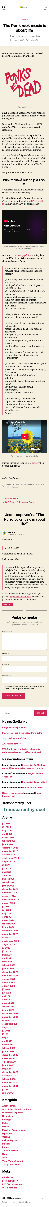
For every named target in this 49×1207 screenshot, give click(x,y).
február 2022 (8, 1006)
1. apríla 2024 (19, 40)
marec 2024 (8, 920)
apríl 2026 (7, 834)
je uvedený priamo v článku (29, 36)
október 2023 (9, 937)
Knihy (5, 1123)
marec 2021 (8, 1044)
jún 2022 (6, 993)
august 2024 (8, 903)
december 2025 (10, 848)
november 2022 (10, 975)
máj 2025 (7, 872)
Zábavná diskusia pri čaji (34, 782)
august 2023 (8, 944)
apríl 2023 (7, 958)
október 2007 (9, 1075)
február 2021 (8, 1048)
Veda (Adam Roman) (12, 1161)
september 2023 (10, 941)
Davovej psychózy (22, 255)
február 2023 (8, 965)
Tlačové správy (10, 1150)
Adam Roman (8, 1106)
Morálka (6, 1126)
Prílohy (5, 1147)
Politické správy (10, 1140)
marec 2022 (8, 1003)
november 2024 (10, 892)
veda (16, 487)
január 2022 (8, 1010)
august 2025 (8, 861)
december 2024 (10, 889)
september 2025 (10, 858)
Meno (5, 654)
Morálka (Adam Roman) (14, 1130)
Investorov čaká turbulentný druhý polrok (22, 733)
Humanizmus (8, 1116)
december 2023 (10, 930)
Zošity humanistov (11, 1164)
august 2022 (8, 986)
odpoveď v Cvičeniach (20, 596)
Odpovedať (7, 604)
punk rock (9, 487)
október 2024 (9, 896)
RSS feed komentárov (13, 1184)
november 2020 (10, 1058)
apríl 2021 (7, 1041)
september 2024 (10, 899)
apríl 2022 (7, 999)
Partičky (35, 463)
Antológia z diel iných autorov (16, 1109)
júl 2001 (6, 1089)
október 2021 (8, 1020)
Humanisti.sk (15, 1198)
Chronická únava (12, 484)
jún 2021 (6, 1034)
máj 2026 (7, 830)
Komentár (7, 632)
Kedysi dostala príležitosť (14, 727)
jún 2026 (6, 827)
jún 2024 (6, 910)
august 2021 (8, 1027)
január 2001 (8, 1093)
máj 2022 (7, 996)
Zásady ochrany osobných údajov (16, 1202)
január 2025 (8, 886)
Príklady (6, 1144)
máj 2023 (7, 955)
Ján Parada (39, 484)
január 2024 (8, 927)
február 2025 (8, 882)
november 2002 (10, 1082)
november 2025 (10, 851)
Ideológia (7, 1119)
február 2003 (9, 1079)
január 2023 (8, 968)
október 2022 (8, 979)
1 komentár (34, 40)
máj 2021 (6, 1037)
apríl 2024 (7, 917)
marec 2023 (8, 961)
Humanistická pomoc (12, 1112)
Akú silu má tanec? (11, 744)
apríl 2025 (7, 875)
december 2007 (10, 1072)
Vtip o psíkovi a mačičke (14, 738)
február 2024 (8, 924)
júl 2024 (6, 906)
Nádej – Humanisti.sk (12, 793)
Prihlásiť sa (7, 1177)
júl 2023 (6, 948)
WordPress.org (9, 1188)
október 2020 (9, 1062)
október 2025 (9, 854)
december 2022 (10, 972)
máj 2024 (7, 913)
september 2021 (10, 1024)
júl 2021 (6, 1031)
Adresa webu (7, 676)
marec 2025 (8, 879)
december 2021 (10, 1013)
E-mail (5, 665)
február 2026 (8, 841)
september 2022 (10, 982)
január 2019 (8, 1065)
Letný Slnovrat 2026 (32, 787)
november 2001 (10, 1086)
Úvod (5, 1154)
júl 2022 (6, 989)
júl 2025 (6, 865)
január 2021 (8, 1051)
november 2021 (10, 1017)
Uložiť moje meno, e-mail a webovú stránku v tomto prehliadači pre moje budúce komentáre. (24, 688)
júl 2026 (6, 823)
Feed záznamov (10, 1181)
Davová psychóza (27, 484)
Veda (4, 1157)
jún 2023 (6, 951)
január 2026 (8, 844)
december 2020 (10, 1055)
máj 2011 (6, 1069)
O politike (7, 1133)
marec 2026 (8, 837)
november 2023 (10, 934)
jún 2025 (6, 868)
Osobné (24, 20)
